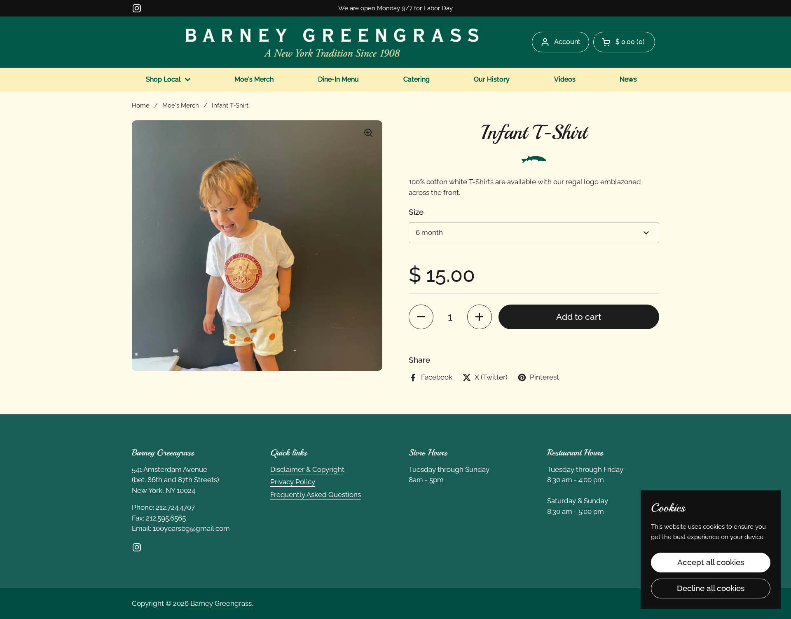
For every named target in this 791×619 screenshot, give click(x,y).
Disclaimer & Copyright (307, 469)
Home (141, 105)
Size (416, 211)
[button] (624, 42)
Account (567, 42)
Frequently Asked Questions (315, 494)
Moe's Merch (180, 105)
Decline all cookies (710, 588)
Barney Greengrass (221, 603)
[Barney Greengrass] (332, 42)
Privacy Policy (292, 482)
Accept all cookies (710, 562)
